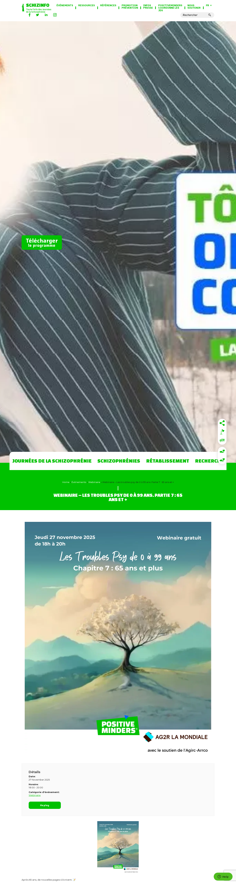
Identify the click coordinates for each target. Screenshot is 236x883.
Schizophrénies (118, 461)
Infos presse (148, 6)
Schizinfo (37, 5)
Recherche (209, 461)
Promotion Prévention (130, 6)
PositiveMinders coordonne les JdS (170, 8)
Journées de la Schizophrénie (52, 461)
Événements (64, 5)
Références (108, 5)
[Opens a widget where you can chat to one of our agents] (223, 877)
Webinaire (94, 482)
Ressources (86, 5)
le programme (42, 242)
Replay (44, 805)
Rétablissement (167, 461)
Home (65, 482)
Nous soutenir (194, 6)
